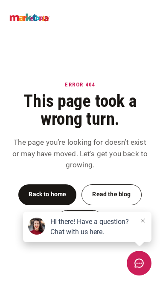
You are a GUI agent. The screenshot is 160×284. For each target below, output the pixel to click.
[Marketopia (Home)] (30, 17)
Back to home (47, 194)
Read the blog (111, 194)
